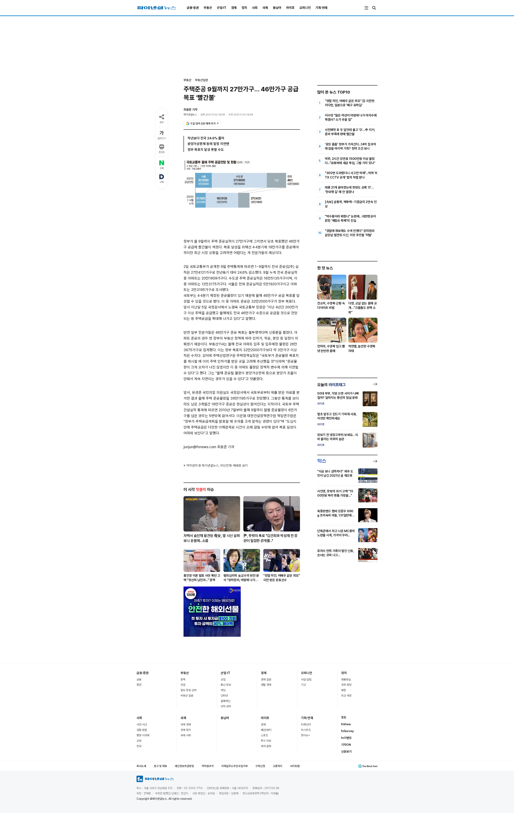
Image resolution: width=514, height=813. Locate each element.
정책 (183, 679)
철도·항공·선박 (189, 690)
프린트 (162, 152)
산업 (223, 679)
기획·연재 (321, 8)
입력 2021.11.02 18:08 (212, 114)
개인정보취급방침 (184, 766)
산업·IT (221, 8)
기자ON (346, 745)
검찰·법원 (142, 729)
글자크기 (162, 138)
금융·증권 (193, 8)
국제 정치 (186, 729)
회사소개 (141, 766)
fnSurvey (347, 731)
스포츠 (264, 735)
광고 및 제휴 (160, 766)
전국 (139, 746)
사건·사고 (142, 724)
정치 (244, 8)
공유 (162, 122)
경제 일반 (266, 679)
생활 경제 (266, 684)
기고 (303, 684)
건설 (183, 684)
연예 (263, 724)
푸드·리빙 (266, 740)
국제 (265, 8)
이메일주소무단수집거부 (234, 766)
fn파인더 (306, 724)
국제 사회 (186, 735)
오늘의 (331, 384)
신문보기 (346, 751)
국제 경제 (186, 724)
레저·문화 (266, 746)
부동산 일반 (187, 695)
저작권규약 (208, 766)
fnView (346, 724)
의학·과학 (226, 706)
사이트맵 (295, 766)
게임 (223, 690)
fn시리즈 (306, 729)
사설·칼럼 (306, 679)
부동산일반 (201, 80)
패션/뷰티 (266, 729)
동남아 (277, 8)
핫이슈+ (305, 735)
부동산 (208, 8)
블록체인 (225, 701)
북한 (343, 690)
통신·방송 (226, 684)
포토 (343, 717)
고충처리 (277, 766)
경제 (234, 8)
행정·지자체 (143, 735)
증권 (139, 684)
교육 (139, 740)
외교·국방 (346, 695)
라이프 (290, 8)
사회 (255, 8)
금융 (139, 679)
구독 (162, 168)
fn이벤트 (346, 738)
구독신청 (260, 766)
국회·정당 (346, 684)
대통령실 (346, 679)
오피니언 (305, 8)
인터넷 (224, 695)
